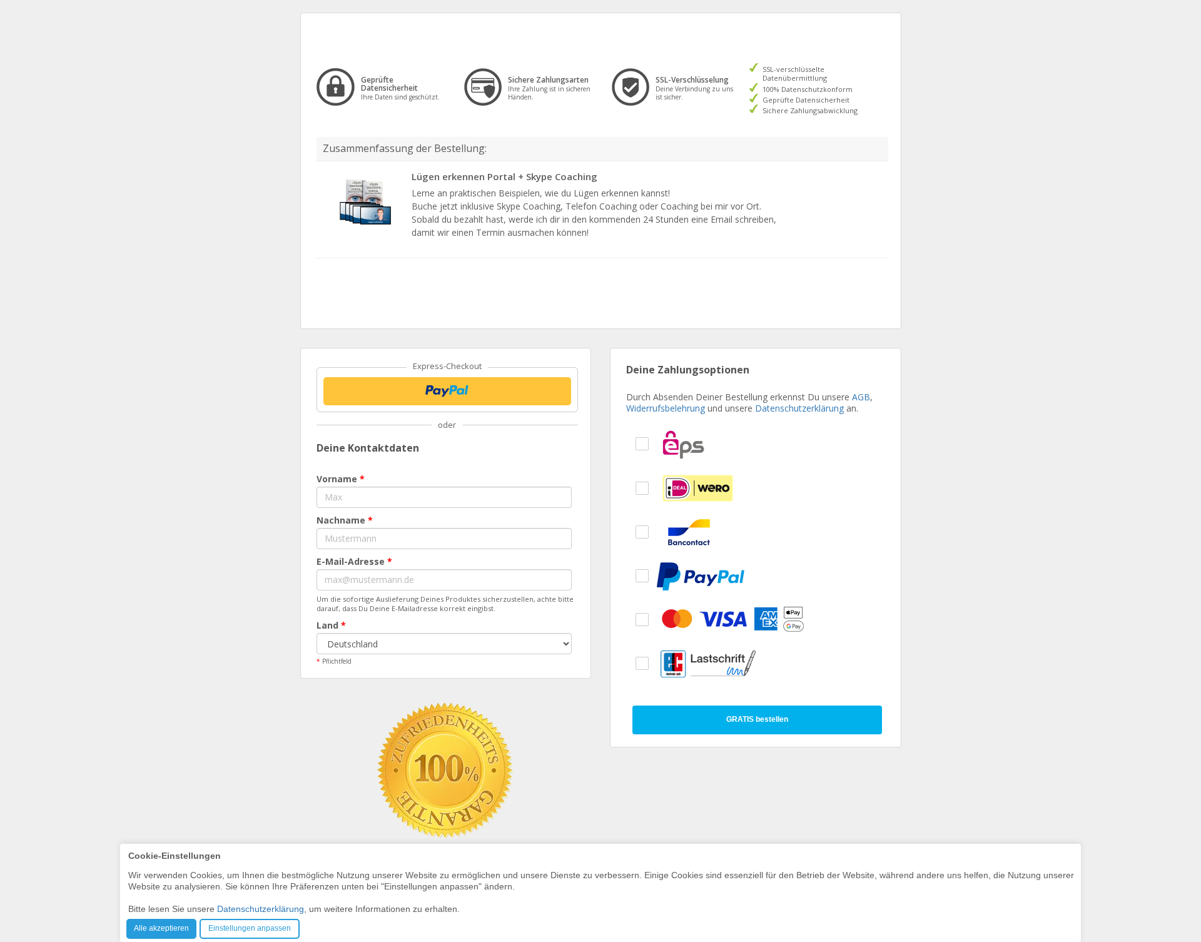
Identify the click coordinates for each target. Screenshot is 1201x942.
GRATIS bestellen (757, 719)
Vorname (341, 479)
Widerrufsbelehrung (665, 408)
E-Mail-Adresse (354, 561)
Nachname (345, 520)
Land (331, 625)
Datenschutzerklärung (799, 408)
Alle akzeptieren (161, 928)
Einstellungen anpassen (249, 928)
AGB (861, 397)
